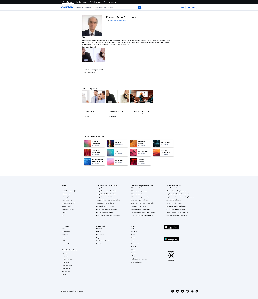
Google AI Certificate (102, 188)
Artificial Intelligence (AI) (69, 191)
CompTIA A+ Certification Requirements (178, 194)
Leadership (65, 235)
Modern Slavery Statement (139, 259)
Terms (133, 235)
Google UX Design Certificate (105, 203)
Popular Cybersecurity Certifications (177, 212)
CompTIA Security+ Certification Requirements (180, 197)
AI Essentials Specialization (139, 188)
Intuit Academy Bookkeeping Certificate (108, 215)
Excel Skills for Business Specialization (142, 203)
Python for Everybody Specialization (142, 215)
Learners (99, 229)
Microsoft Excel (66, 206)
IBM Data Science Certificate (104, 212)
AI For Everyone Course (138, 194)
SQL (63, 215)
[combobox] (113, 7)
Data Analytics (66, 197)
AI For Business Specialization (140, 191)
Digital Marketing (67, 200)
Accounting (65, 188)
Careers (64, 238)
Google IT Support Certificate (105, 197)
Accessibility (135, 244)
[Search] (139, 7)
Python (64, 212)
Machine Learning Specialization (140, 209)
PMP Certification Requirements (175, 209)
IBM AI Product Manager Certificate (106, 209)
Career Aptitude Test (172, 188)
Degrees (64, 253)
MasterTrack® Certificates (70, 250)
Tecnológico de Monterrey (118, 20)
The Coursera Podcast (103, 241)
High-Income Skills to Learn (174, 203)
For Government (67, 259)
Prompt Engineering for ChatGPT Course (143, 212)
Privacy (133, 238)
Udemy (64, 274)
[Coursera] (67, 7)
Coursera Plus (66, 244)
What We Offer (66, 232)
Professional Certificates (69, 247)
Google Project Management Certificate (108, 200)
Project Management (68, 209)
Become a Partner (67, 265)
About (63, 229)
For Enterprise (66, 256)
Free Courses (66, 271)
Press (133, 229)
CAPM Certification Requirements (176, 191)
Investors (134, 232)
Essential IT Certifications (173, 200)
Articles (133, 250)
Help (132, 241)
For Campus (65, 262)
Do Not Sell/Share (136, 262)
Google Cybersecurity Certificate (106, 191)
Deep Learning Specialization (139, 200)
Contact (133, 247)
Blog (97, 238)
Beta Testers (100, 235)
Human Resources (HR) (68, 203)
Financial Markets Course (138, 206)
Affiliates (133, 256)
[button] (88, 7)
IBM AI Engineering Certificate (105, 206)
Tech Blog (99, 244)
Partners (98, 232)
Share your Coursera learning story (176, 215)
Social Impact (66, 268)
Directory (134, 253)
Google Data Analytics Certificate (106, 194)
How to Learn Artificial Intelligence (176, 206)
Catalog (64, 241)
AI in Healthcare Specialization (140, 197)
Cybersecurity (66, 194)
